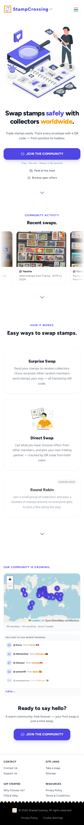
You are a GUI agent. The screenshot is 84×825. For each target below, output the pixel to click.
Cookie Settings (53, 817)
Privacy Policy (54, 790)
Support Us (10, 773)
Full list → (10, 691)
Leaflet (35, 620)
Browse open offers (44, 177)
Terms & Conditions (58, 795)
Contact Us (10, 768)
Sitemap (51, 773)
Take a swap (53, 768)
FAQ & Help (11, 795)
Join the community (44, 154)
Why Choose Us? (14, 790)
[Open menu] (75, 9)
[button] (39, 595)
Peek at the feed (44, 170)
